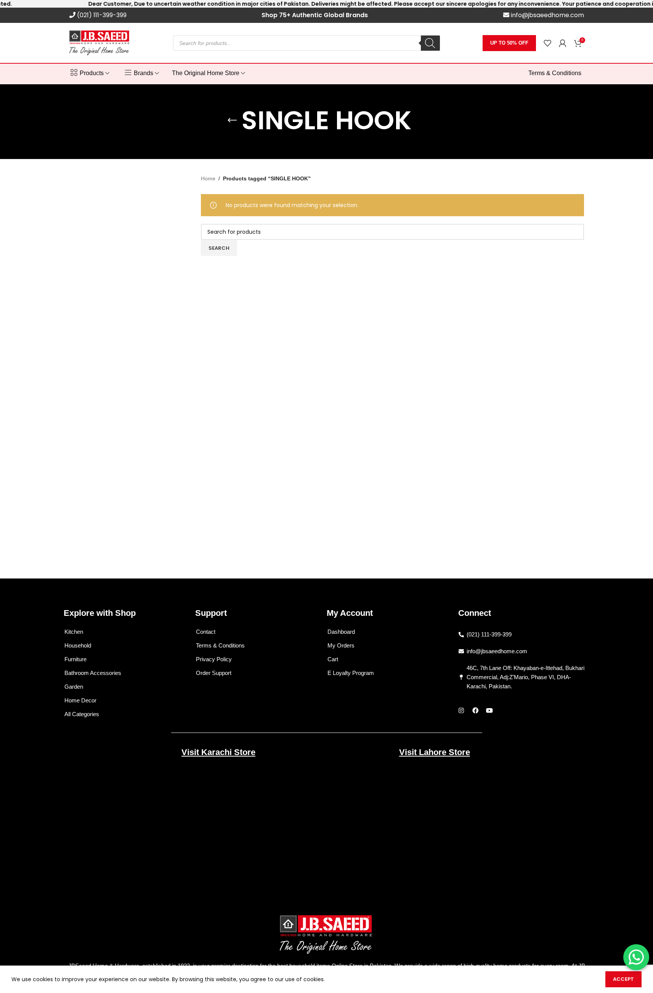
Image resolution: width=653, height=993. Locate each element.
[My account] (562, 43)
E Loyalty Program (350, 673)
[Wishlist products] (547, 43)
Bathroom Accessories (92, 673)
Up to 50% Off (509, 43)
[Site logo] (99, 42)
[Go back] (232, 120)
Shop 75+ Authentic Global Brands (315, 15)
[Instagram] (461, 710)
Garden (73, 686)
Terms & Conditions (220, 645)
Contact (205, 631)
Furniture (75, 659)
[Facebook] (475, 710)
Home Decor (80, 700)
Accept (623, 979)
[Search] (430, 43)
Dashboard (341, 631)
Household (77, 645)
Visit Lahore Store (434, 752)
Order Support (213, 673)
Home (208, 178)
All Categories (81, 714)
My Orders (341, 645)
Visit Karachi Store (218, 752)
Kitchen (73, 631)
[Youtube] (489, 710)
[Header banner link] (326, 4)
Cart (332, 659)
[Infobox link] (98, 15)
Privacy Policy (214, 659)
